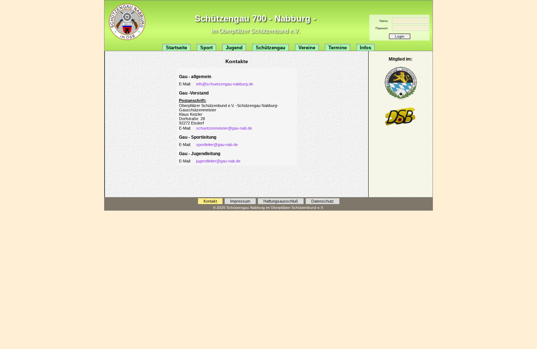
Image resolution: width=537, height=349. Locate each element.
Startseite (176, 47)
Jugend (234, 47)
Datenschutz (322, 201)
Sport (206, 47)
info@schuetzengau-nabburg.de (224, 84)
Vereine (306, 47)
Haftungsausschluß (280, 201)
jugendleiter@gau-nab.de (218, 161)
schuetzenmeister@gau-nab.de (224, 128)
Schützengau (270, 47)
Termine (337, 47)
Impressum (240, 201)
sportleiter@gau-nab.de (217, 144)
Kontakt (210, 201)
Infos (365, 47)
